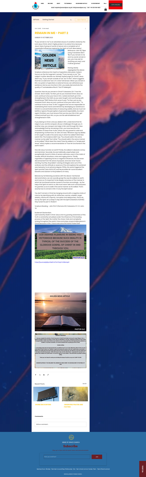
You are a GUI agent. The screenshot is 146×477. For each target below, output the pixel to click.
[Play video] (60, 275)
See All (84, 383)
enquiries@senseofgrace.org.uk (63, 7)
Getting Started (48, 20)
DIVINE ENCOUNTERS (43, 405)
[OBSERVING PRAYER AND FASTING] (75, 394)
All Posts (36, 20)
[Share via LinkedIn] (44, 375)
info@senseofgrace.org (79, 7)
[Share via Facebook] (35, 375)
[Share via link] (48, 375)
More (59, 20)
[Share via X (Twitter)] (40, 375)
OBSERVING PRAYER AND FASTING (73, 406)
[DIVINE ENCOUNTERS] (46, 394)
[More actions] (85, 28)
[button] (105, 9)
